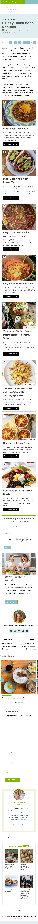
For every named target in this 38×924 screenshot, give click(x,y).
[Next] (36, 680)
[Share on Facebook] (13, 42)
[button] (3, 695)
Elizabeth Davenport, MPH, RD (17, 30)
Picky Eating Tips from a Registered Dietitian (9, 644)
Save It (7, 548)
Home (19, 910)
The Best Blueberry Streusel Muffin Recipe (25, 867)
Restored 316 (19, 918)
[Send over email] (31, 42)
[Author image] (3, 30)
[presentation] (18, 677)
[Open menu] (29, 9)
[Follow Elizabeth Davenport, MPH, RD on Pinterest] (27, 631)
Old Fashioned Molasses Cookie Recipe (15, 698)
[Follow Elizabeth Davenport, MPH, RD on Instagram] (15, 631)
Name (9, 753)
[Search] (32, 837)
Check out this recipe (11, 144)
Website (9, 773)
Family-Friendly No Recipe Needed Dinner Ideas (28, 644)
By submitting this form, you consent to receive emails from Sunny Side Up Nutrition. (20, 541)
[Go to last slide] (2, 680)
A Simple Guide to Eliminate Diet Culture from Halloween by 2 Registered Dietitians (26, 894)
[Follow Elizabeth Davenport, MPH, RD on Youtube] (19, 631)
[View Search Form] (34, 9)
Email (9, 763)
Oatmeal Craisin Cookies (10, 891)
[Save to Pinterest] (22, 42)
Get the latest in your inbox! (13, 2)
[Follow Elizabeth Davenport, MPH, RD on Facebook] (11, 631)
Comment (9, 719)
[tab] (15, 702)
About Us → (11, 602)
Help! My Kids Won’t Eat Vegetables (9, 866)
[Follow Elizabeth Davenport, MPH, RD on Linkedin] (23, 631)
